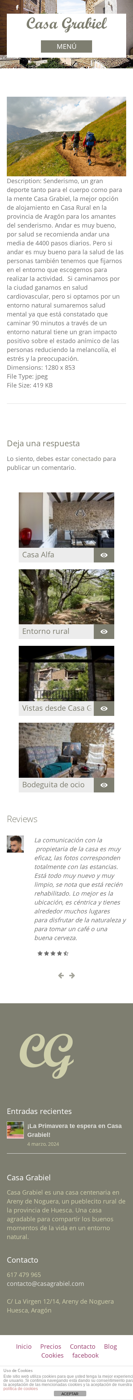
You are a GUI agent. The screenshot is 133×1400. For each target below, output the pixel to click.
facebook (85, 1355)
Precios (50, 1346)
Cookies (52, 1355)
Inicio (24, 1346)
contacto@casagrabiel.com (45, 1283)
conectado (86, 458)
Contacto (82, 1346)
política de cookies (20, 1388)
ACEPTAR (69, 1394)
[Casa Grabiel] (67, 29)
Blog (110, 1346)
